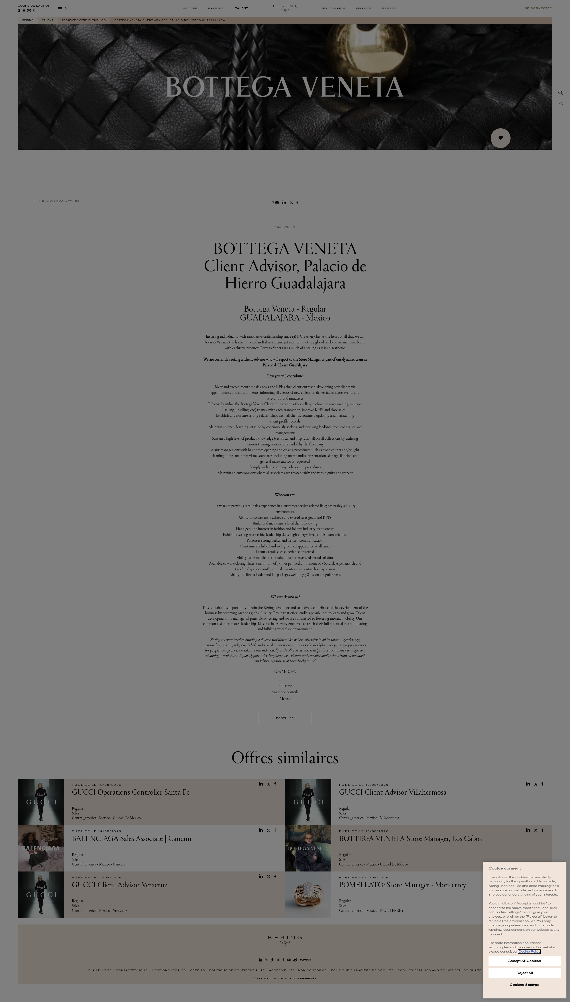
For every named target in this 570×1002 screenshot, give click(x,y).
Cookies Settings (524, 984)
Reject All (525, 973)
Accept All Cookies (524, 961)
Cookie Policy (529, 951)
